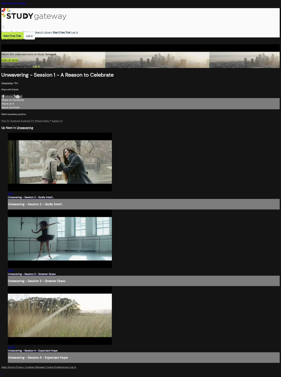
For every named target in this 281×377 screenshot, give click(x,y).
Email (19, 96)
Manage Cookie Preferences (52, 367)
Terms (11, 367)
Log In (74, 32)
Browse (5, 32)
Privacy (20, 367)
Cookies (30, 367)
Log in (36, 66)
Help (4, 367)
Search (39, 32)
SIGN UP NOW (9, 60)
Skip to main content (13, 3)
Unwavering (7, 83)
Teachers (16, 32)
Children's (28, 32)
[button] (3, 27)
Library (48, 32)
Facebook (7, 96)
